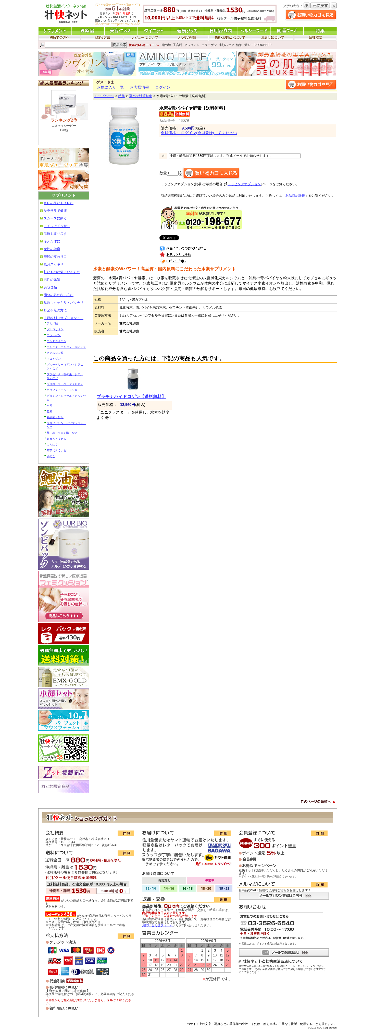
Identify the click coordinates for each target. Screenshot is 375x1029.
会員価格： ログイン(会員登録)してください (199, 133)
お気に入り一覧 (110, 87)
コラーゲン (209, 45)
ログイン (162, 87)
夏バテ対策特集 (140, 96)
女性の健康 (52, 249)
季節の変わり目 (55, 257)
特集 (121, 96)
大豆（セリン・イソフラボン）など (66, 425)
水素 (49, 405)
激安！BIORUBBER (258, 45)
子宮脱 (177, 45)
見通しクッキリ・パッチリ (63, 303)
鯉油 (239, 45)
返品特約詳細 (295, 195)
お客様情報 (139, 87)
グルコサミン (55, 329)
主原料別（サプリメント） (63, 318)
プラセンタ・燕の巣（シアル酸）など (65, 376)
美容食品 (50, 287)
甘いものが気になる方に (62, 272)
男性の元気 (52, 280)
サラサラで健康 (55, 211)
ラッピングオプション (244, 184)
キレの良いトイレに (58, 203)
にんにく (52, 444)
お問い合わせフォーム (157, 925)
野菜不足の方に (55, 310)
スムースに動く (55, 218)
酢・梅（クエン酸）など (62, 432)
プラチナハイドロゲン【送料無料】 (131, 396)
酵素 (49, 411)
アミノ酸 (52, 323)
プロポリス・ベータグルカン (65, 383)
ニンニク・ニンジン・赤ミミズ (66, 346)
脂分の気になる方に (58, 295)
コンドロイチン (56, 341)
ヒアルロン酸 (55, 352)
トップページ (104, 96)
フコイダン (54, 358)
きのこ (51, 456)
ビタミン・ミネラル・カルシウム (66, 397)
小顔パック (226, 45)
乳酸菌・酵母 (55, 417)
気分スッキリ (54, 264)
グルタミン (191, 45)
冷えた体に (52, 241)
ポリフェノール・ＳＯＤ (62, 389)
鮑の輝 (166, 45)
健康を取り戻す (55, 234)
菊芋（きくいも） (58, 450)
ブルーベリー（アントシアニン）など (65, 366)
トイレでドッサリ (57, 226)
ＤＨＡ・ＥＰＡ (56, 438)
